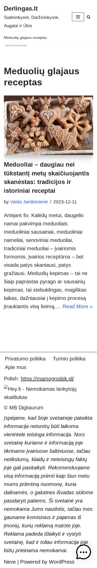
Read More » (78, 306)
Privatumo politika (25, 359)
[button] (83, 553)
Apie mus (15, 367)
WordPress (61, 562)
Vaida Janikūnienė (29, 201)
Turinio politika (69, 359)
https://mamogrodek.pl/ (47, 378)
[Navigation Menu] (78, 16)
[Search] (89, 17)
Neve (10, 562)
